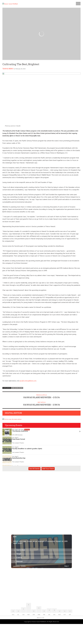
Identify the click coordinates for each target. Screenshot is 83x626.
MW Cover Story (17, 388)
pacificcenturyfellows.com (28, 381)
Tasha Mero (7, 69)
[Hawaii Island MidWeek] (22, 4)
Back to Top (40, 617)
